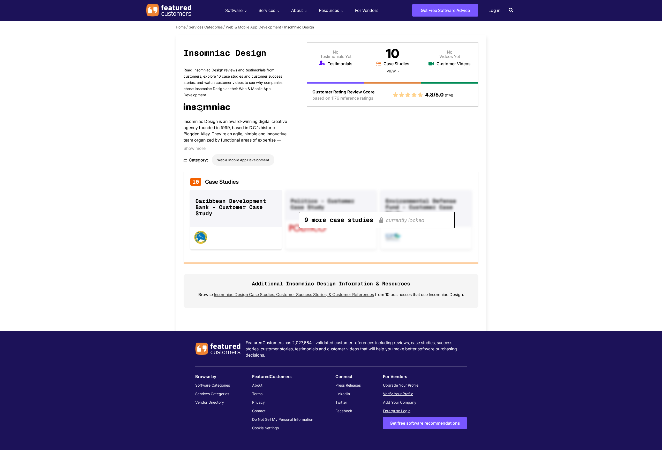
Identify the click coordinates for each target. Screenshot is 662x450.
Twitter (341, 402)
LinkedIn (342, 394)
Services (267, 10)
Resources (329, 10)
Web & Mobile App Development (253, 27)
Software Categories (212, 385)
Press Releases (348, 385)
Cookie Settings (265, 428)
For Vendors (366, 10)
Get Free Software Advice (445, 10)
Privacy (258, 402)
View (391, 71)
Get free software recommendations (425, 423)
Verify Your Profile (398, 394)
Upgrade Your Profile (400, 385)
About (297, 10)
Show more (195, 148)
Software (234, 10)
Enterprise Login (396, 411)
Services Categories (206, 27)
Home (181, 27)
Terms (257, 394)
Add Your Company (399, 402)
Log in (494, 10)
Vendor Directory (209, 402)
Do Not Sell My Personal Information (282, 419)
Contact (259, 411)
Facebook (343, 411)
